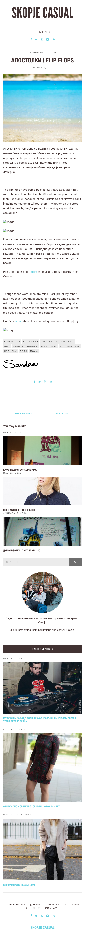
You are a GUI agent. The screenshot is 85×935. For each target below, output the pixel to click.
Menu (44, 32)
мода (34, 351)
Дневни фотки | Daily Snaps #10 (21, 550)
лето (23, 351)
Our (53, 53)
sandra (18, 346)
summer (32, 346)
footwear (30, 341)
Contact (52, 908)
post (18, 321)
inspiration (50, 341)
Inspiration (37, 53)
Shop (75, 904)
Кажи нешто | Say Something (20, 469)
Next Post (62, 413)
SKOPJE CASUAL (42, 13)
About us (33, 908)
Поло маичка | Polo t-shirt (19, 510)
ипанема (10, 351)
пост (33, 271)
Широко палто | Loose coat (19, 884)
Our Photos (15, 904)
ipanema (67, 341)
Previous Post (23, 413)
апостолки (49, 346)
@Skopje (37, 904)
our (7, 346)
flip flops (12, 341)
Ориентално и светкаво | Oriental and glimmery (31, 806)
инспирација (70, 346)
